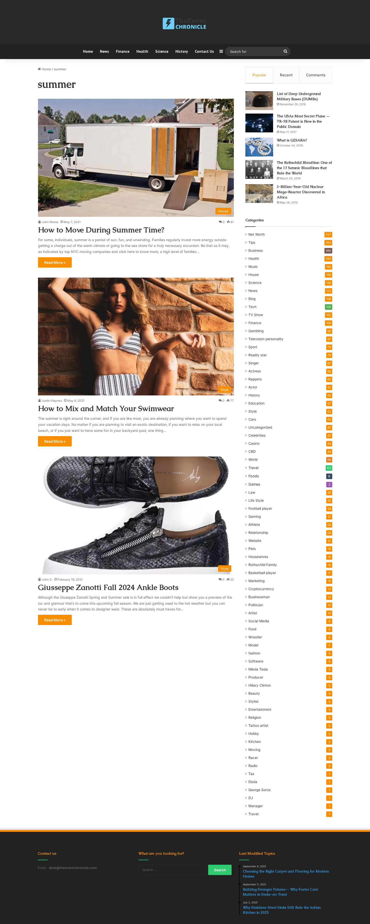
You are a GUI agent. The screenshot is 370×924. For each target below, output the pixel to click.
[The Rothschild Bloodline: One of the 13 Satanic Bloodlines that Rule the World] (259, 169)
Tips (251, 242)
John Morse (50, 222)
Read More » (54, 262)
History (181, 51)
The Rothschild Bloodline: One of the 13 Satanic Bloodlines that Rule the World (304, 167)
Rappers (255, 379)
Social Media (258, 621)
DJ (250, 798)
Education (256, 403)
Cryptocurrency (261, 589)
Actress (254, 371)
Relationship (258, 533)
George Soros (259, 790)
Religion (254, 717)
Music (253, 267)
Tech (252, 307)
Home (88, 51)
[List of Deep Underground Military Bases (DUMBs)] (259, 100)
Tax (251, 774)
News (104, 51)
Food (252, 629)
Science (161, 51)
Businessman (259, 597)
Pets (252, 549)
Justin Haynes (52, 400)
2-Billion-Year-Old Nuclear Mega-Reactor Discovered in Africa (301, 191)
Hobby (253, 734)
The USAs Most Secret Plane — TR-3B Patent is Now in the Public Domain (303, 121)
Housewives (258, 557)
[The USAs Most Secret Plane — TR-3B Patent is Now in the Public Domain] (259, 123)
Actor (252, 387)
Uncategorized (260, 427)
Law (251, 492)
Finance (122, 51)
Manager (255, 806)
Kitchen (254, 742)
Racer (253, 758)
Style (252, 411)
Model (253, 645)
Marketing (256, 581)
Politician (255, 605)
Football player (260, 508)
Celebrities (257, 435)
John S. (47, 579)
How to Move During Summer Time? (101, 230)
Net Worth (256, 234)
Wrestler (255, 637)
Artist (252, 613)
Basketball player (262, 573)
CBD (252, 451)
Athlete (254, 525)
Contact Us (204, 51)
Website (254, 541)
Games (254, 484)
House (253, 275)
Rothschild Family (262, 565)
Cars (252, 419)
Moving (254, 750)
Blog (251, 299)
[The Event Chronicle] (185, 23)
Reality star (257, 355)
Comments (315, 75)
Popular (259, 75)
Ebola (252, 782)
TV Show (255, 315)
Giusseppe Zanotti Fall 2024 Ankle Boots (108, 587)
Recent (286, 75)
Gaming (254, 517)
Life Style (256, 500)
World (252, 459)
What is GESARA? (292, 140)
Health (142, 51)
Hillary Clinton (259, 685)
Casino (254, 443)
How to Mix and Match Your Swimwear (106, 408)
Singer (253, 363)
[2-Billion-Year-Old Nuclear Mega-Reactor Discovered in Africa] (259, 193)
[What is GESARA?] (259, 147)
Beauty (254, 693)
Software (255, 661)
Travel (253, 468)
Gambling (256, 331)
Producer (255, 677)
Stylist (253, 701)
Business (255, 250)
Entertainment (259, 709)
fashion (254, 653)
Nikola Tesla (258, 669)
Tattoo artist (258, 726)
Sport (252, 347)
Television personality (265, 339)
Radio (252, 766)
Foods (253, 476)
